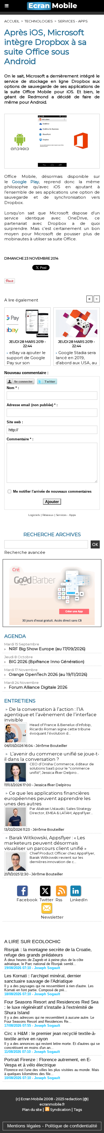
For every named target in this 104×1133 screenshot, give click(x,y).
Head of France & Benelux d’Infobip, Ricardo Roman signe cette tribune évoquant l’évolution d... (60, 729)
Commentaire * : (20, 439)
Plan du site (32, 1109)
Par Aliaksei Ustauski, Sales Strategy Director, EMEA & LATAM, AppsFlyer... (61, 810)
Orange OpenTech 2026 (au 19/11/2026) (48, 674)
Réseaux (47, 515)
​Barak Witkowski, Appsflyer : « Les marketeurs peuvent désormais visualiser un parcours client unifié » (45, 843)
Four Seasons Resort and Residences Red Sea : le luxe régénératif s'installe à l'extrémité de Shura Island (51, 1007)
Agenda (15, 636)
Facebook (27, 899)
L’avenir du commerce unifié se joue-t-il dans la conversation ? (51, 756)
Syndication (60, 1109)
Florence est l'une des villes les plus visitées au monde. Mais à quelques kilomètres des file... (51, 1072)
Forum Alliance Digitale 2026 (38, 687)
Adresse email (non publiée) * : (32, 405)
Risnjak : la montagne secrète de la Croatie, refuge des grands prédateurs (48, 952)
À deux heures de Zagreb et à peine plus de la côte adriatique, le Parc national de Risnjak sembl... (43, 962)
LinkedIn (78, 899)
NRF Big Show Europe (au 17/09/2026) (47, 648)
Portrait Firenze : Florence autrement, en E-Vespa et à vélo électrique (47, 1062)
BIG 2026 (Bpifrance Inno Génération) (47, 661)
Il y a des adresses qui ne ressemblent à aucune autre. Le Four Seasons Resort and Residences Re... (49, 1020)
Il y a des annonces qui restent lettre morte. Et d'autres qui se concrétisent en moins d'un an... (52, 1046)
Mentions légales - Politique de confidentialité (52, 1125)
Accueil (11, 21)
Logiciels (34, 515)
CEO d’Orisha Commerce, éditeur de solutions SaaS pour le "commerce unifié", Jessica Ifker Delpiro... (62, 768)
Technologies (39, 21)
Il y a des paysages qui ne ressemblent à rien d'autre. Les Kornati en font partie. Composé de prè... (49, 988)
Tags (78, 1109)
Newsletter (52, 917)
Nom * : (13, 388)
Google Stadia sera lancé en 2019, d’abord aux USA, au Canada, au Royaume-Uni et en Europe (76, 356)
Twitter (46, 899)
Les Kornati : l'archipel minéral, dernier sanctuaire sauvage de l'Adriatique (42, 978)
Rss (58, 899)
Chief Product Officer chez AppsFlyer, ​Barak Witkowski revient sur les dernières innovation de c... (63, 857)
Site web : (15, 422)
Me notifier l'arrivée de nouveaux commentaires (52, 491)
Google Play (25, 181)
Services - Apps (73, 21)
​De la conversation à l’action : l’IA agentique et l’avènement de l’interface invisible (50, 715)
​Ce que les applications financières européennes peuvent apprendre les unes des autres (47, 798)
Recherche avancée (24, 552)
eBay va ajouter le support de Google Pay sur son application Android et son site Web (26, 356)
